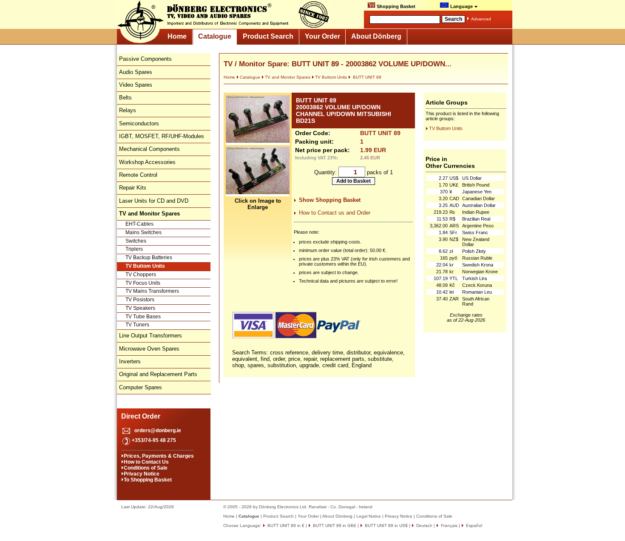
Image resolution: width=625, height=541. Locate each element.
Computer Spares (140, 387)
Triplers (134, 249)
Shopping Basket (395, 6)
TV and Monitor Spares (287, 77)
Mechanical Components (149, 149)
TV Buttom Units (145, 266)
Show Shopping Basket (330, 200)
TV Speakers (140, 308)
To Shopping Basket (148, 480)
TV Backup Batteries (148, 258)
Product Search (268, 36)
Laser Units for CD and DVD (153, 201)
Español (473, 525)
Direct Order (140, 416)
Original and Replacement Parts (158, 374)
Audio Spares (135, 72)
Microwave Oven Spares (149, 349)
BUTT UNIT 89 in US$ (386, 525)
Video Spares (135, 85)
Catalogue (214, 36)
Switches (135, 241)
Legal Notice (368, 516)
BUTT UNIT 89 (366, 77)
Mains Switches (143, 232)
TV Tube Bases (143, 317)
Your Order (322, 36)
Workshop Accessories (147, 162)
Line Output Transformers (150, 335)
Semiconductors (139, 123)
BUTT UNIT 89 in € (285, 525)
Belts (125, 97)
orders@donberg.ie (157, 430)
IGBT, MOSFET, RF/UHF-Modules (161, 136)
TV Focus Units (142, 283)
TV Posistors (139, 300)
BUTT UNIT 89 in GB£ (334, 525)
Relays (127, 110)
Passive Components (145, 59)
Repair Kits (132, 187)
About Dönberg (376, 36)
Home (177, 36)
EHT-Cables (139, 224)
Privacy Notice (141, 474)
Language (461, 6)
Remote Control (138, 175)
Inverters (130, 361)
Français (448, 525)
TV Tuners (137, 325)
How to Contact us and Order (334, 213)
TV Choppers (140, 275)
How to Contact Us (146, 462)
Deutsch (423, 525)
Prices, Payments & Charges (159, 456)
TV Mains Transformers (152, 291)
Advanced (481, 19)
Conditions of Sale (146, 468)
